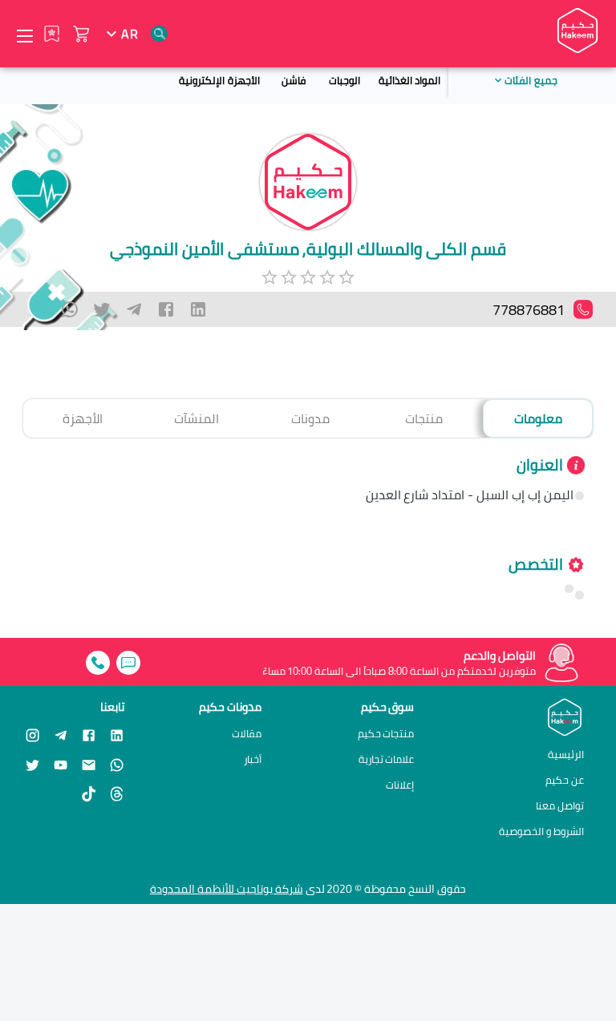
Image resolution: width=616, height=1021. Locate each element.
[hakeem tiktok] (88, 793)
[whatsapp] (69, 309)
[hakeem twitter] (32, 764)
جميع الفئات (531, 80)
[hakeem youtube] (60, 764)
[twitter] (101, 309)
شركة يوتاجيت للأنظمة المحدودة (226, 888)
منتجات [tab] (424, 418)
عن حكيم (564, 779)
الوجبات (344, 80)
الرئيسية (566, 754)
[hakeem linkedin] (116, 734)
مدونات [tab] (310, 418)
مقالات (246, 733)
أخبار (252, 759)
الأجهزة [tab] (83, 418)
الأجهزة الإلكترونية (219, 80)
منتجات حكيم (386, 733)
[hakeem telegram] (60, 734)
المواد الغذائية (409, 80)
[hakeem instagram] (32, 734)
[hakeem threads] (116, 793)
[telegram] (134, 309)
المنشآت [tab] (196, 418)
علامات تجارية (387, 759)
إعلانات (400, 785)
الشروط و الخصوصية (541, 831)
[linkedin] (198, 309)
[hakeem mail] (88, 764)
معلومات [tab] (538, 418)
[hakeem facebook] (88, 734)
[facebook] (166, 309)
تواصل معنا (560, 805)
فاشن (294, 80)
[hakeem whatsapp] (116, 764)
